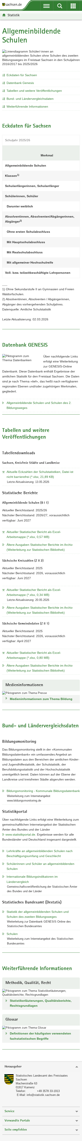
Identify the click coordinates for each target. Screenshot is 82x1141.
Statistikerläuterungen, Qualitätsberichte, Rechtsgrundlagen (41, 1003)
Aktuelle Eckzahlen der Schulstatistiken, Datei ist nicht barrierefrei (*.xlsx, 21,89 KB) (40, 474)
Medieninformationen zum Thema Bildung (41, 699)
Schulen (12, 934)
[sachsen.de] (13, 4)
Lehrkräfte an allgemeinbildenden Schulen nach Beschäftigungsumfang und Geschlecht (40, 853)
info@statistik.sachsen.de (43, 1095)
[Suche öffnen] (59, 6)
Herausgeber (13, 1066)
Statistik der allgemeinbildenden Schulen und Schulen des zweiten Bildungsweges (38, 914)
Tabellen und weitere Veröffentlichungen (34, 90)
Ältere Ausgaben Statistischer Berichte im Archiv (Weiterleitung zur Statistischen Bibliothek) (40, 547)
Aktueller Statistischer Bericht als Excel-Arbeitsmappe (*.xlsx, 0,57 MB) (34, 534)
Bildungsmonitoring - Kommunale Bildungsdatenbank (43, 791)
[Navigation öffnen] (46, 6)
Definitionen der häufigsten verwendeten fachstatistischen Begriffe (40, 1036)
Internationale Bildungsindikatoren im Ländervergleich (32, 879)
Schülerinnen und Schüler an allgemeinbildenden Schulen (40, 866)
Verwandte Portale (17, 1120)
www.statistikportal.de (20, 834)
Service (9, 1111)
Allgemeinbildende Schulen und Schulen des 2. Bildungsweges (39, 405)
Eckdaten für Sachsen (22, 75)
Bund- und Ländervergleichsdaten (30, 98)
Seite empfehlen (16, 1129)
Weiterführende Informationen (27, 106)
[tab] (41, 1067)
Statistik (13, 15)
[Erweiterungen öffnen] (73, 6)
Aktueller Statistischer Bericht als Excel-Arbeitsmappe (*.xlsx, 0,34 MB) (34, 592)
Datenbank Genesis (20, 83)
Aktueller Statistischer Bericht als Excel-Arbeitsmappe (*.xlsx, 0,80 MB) (34, 655)
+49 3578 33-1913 (48, 1091)
